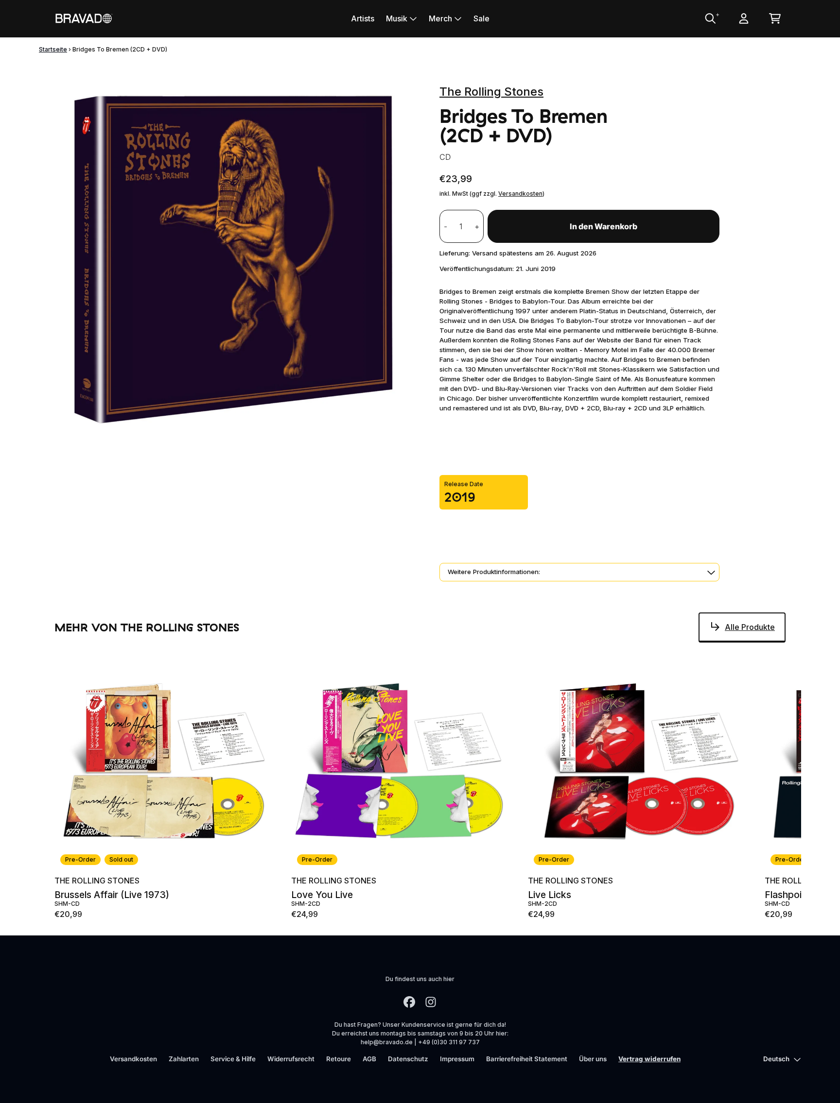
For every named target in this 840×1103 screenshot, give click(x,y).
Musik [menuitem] (396, 18)
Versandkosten (520, 193)
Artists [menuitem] (362, 18)
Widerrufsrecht (291, 1059)
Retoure (338, 1059)
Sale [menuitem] (481, 18)
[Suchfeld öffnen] (709, 18)
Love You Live (322, 894)
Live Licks (549, 894)
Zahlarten (184, 1059)
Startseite (53, 49)
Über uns (593, 1059)
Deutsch (776, 1059)
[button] (579, 572)
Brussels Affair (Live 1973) (111, 894)
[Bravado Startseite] (83, 18)
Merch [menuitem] (440, 18)
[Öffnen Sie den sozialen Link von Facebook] (409, 1002)
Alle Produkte (750, 627)
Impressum (457, 1059)
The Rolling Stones (491, 92)
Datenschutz (408, 1059)
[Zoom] (237, 259)
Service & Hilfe (233, 1059)
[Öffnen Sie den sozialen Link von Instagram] (430, 1002)
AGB (369, 1059)
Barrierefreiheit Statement (526, 1059)
